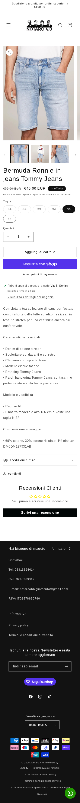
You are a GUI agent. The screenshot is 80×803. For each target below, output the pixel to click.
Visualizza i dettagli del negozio (30, 297)
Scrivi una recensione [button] (40, 512)
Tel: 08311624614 (22, 569)
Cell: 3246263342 (22, 579)
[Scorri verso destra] (75, 155)
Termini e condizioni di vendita (31, 635)
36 (69, 209)
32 (27, 210)
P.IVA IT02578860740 (24, 598)
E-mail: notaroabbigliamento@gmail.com (38, 589)
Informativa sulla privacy (42, 774)
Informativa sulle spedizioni (30, 787)
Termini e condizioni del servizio (42, 781)
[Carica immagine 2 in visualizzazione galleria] (40, 154)
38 (10, 218)
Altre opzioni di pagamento (40, 274)
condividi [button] (14, 473)
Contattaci (16, 560)
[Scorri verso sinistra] (4, 155)
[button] (8, 25)
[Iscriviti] (66, 666)
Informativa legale (60, 787)
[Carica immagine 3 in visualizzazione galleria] (60, 154)
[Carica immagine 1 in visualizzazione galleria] (19, 154)
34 (56, 210)
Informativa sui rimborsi (46, 768)
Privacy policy (19, 625)
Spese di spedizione (33, 194)
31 (12, 210)
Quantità (8, 228)
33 (41, 210)
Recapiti (42, 794)
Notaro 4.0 (37, 762)
